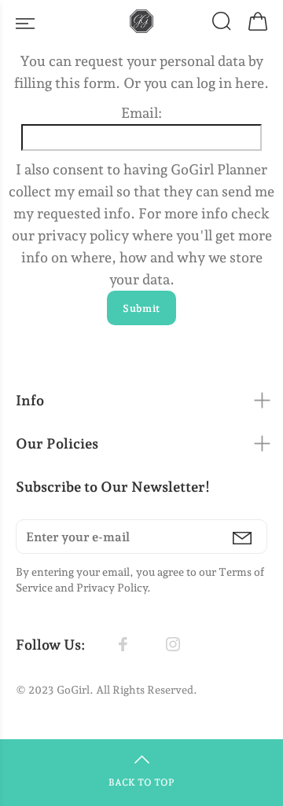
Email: (141, 112)
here (249, 83)
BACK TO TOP (141, 782)
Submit (141, 308)
